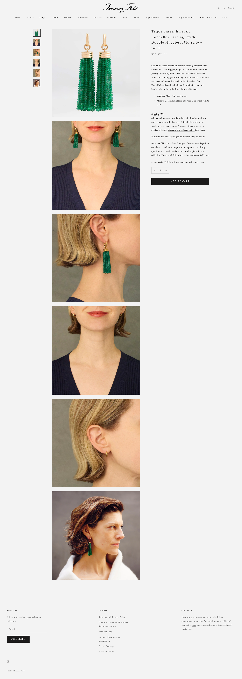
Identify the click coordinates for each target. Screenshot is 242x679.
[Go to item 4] (37, 63)
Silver (137, 17)
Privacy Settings (106, 646)
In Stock (30, 17)
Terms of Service (106, 651)
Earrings (98, 17)
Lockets (54, 17)
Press (224, 17)
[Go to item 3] (37, 53)
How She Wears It (208, 17)
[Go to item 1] (37, 33)
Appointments (152, 17)
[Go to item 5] (37, 73)
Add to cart (180, 181)
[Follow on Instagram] (8, 661)
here (194, 625)
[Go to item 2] (37, 43)
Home (17, 17)
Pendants (111, 17)
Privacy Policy (105, 631)
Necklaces (83, 17)
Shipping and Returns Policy (112, 617)
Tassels (125, 17)
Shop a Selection (186, 17)
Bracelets (68, 17)
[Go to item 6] (37, 83)
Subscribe (18, 639)
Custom (168, 17)
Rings (42, 17)
